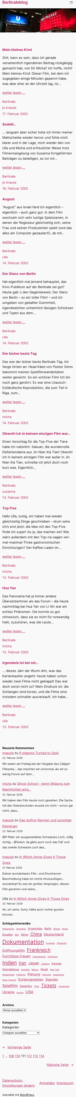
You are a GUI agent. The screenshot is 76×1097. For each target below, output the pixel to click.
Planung (33, 974)
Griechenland (39, 956)
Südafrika (26, 986)
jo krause (9, 108)
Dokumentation (23, 941)
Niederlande (8, 974)
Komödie (25, 969)
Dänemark (62, 943)
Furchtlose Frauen (16, 956)
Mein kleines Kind (17, 49)
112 (29, 1056)
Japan (33, 963)
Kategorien (10, 1027)
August (8, 199)
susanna (8, 491)
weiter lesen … (13, 93)
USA (29, 992)
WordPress (27, 1094)
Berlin (47, 928)
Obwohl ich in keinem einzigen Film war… (36, 433)
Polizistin (46, 974)
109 (11, 1056)
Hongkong (53, 956)
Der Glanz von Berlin (19, 273)
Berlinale (9, 102)
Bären (24, 934)
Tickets (48, 985)
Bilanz (65, 929)
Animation (21, 929)
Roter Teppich (9, 980)
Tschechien (63, 986)
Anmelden (47, 1083)
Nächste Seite (60, 1065)
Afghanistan (8, 929)
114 (41, 1056)
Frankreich (39, 950)
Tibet (36, 986)
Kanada (56, 963)
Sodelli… (9, 124)
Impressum (65, 1083)
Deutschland (54, 934)
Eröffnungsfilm (13, 950)
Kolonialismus (10, 969)
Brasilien (7, 934)
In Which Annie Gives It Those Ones (41, 899)
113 (35, 1056)
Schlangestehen (30, 979)
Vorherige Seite (16, 1047)
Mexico (35, 969)
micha (6, 417)
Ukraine (8, 992)
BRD (17, 935)
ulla (5, 257)
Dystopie (50, 943)
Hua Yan (9, 588)
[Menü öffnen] (71, 2)
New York (54, 969)
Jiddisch (45, 964)
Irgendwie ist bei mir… (20, 663)
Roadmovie (58, 974)
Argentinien (35, 928)
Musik (44, 969)
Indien (9, 963)
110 (17, 1056)
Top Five (9, 508)
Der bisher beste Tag (19, 353)
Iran (22, 962)
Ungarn (20, 992)
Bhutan (56, 929)
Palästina (21, 974)
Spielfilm (10, 985)
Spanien (51, 979)
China (36, 934)
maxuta (8, 753)
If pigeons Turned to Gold (38, 753)
